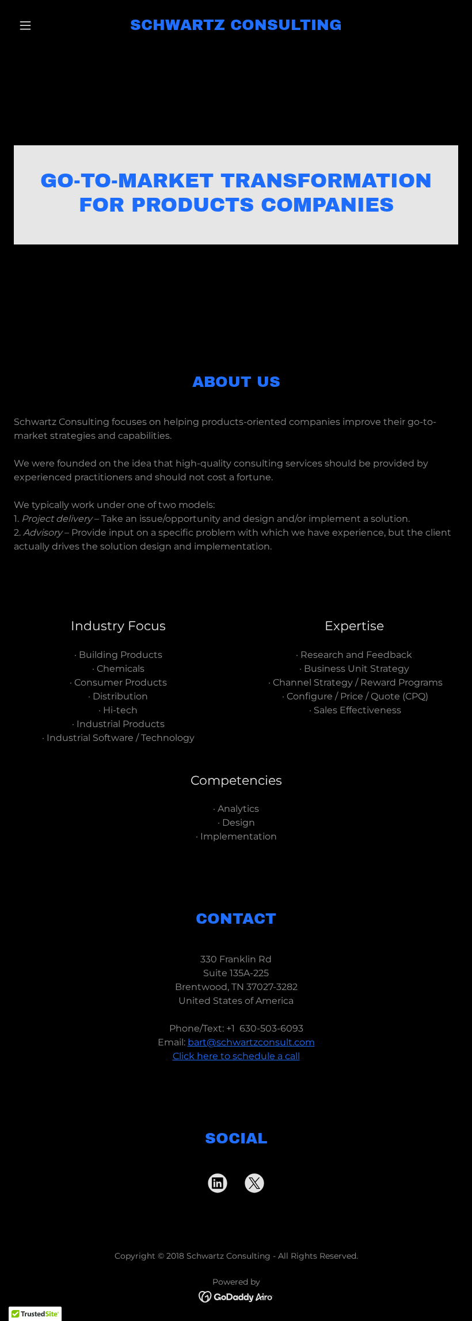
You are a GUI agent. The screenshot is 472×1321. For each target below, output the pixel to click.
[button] (47, 25)
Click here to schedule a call (236, 1056)
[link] (236, 26)
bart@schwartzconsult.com (251, 1042)
